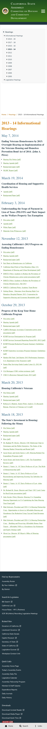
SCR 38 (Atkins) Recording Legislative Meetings (20, 613)
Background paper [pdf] (11, 167)
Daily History (7, 697)
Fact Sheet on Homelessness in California (17, 263)
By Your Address (8, 585)
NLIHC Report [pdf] (10, 170)
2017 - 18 (11, 42)
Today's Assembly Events (11, 670)
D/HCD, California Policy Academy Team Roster (20, 287)
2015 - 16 (11, 46)
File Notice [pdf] (9, 393)
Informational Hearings (14, 35)
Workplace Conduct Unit (11, 653)
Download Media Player (11, 714)
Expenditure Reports (9, 689)
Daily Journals (7, 693)
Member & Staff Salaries (11, 686)
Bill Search (6, 601)
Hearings (12, 114)
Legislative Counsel (9, 649)
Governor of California (10, 626)
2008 (10, 66)
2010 (10, 59)
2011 (10, 56)
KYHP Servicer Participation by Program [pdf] (19, 336)
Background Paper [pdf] (11, 195)
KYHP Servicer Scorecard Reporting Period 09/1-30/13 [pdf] (24, 340)
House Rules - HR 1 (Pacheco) (13, 609)
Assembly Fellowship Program (13, 682)
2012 (10, 52)
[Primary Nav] (43, 11)
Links (40, 726)
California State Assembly (23, 5)
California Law (7, 605)
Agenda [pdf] (7, 191)
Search (25, 726)
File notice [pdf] (8, 220)
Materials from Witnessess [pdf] (14, 231)
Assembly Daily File (9, 674)
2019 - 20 (11, 39)
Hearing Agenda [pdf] (10, 163)
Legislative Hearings (13, 80)
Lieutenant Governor (9, 630)
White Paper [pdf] (9, 227)
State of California (9, 645)
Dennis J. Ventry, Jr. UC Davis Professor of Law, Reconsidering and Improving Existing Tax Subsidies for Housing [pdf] (22, 476)
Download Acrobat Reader (12, 710)
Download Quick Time (10, 718)
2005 (10, 76)
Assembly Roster (8, 581)
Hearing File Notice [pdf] (12, 159)
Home (4, 114)
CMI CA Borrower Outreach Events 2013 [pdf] (19, 375)
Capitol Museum (8, 638)
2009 (10, 63)
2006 (10, 73)
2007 (10, 69)
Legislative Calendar (9, 678)
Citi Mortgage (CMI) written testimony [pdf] (19, 371)
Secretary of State (8, 642)
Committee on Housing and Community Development (24, 14)
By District (6, 589)
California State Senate (10, 634)
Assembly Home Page (10, 666)
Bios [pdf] (6, 439)
